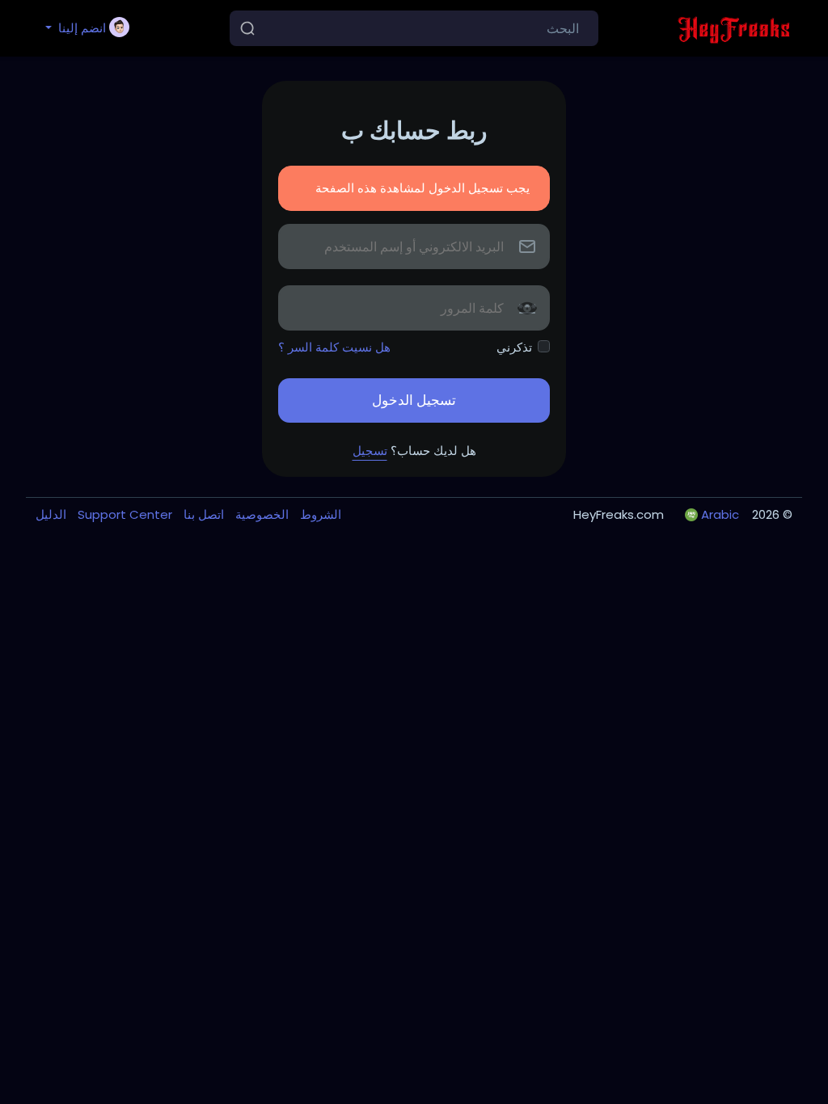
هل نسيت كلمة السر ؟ (334, 347)
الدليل (51, 514)
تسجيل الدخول (414, 400)
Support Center (123, 514)
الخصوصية (260, 514)
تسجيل (370, 450)
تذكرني (514, 347)
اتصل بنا (202, 514)
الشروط (319, 514)
